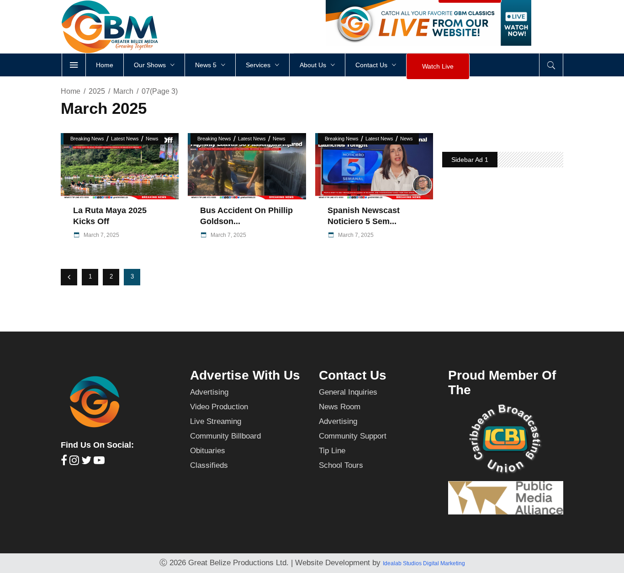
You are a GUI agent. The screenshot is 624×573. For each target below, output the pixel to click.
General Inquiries (348, 392)
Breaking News (87, 138)
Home (70, 91)
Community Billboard (225, 436)
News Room (339, 406)
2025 (97, 91)
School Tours (341, 465)
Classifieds (209, 465)
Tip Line (332, 450)
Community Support (352, 436)
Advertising (209, 392)
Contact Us (352, 375)
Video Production (219, 406)
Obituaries (207, 450)
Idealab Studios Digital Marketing (424, 563)
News (152, 138)
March (123, 91)
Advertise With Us (245, 375)
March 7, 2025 (100, 235)
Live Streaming (215, 421)
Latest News (125, 138)
